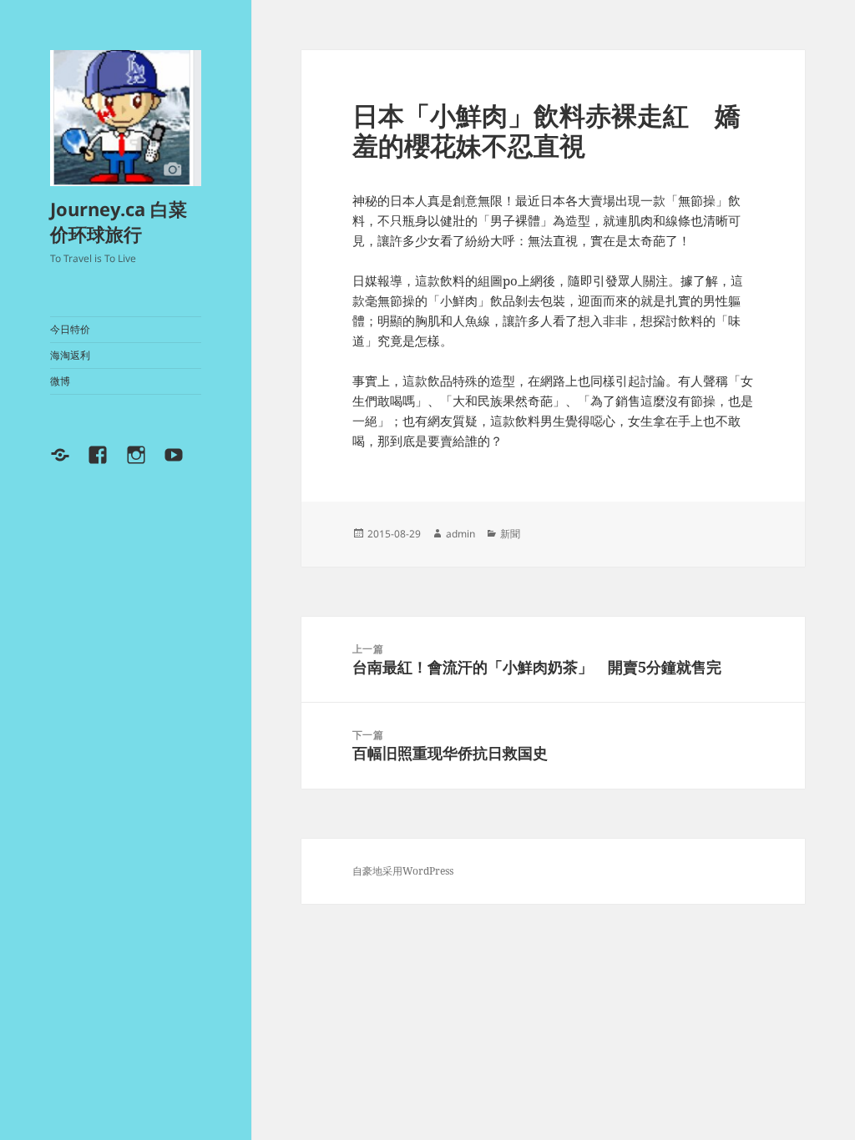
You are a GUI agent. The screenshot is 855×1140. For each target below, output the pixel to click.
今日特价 (70, 329)
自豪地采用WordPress (402, 871)
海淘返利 (70, 355)
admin (460, 534)
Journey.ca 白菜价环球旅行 (118, 221)
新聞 (510, 534)
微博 (60, 381)
